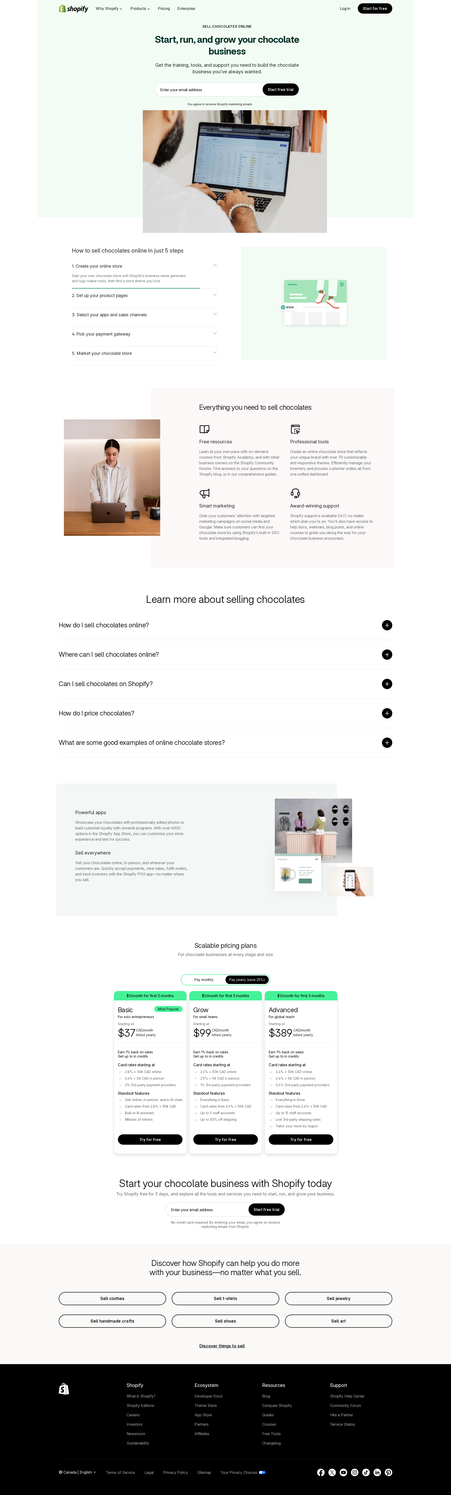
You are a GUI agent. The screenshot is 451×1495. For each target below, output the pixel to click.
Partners (201, 1424)
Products (138, 8)
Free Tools (271, 1433)
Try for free (150, 1139)
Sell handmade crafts (112, 1321)
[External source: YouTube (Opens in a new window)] (343, 1472)
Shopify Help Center (347, 1396)
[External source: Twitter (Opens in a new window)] (332, 1472)
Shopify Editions (140, 1405)
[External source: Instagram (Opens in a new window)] (354, 1472)
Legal (149, 1472)
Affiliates (201, 1433)
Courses (269, 1424)
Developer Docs (208, 1396)
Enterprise (186, 8)
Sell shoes (225, 1321)
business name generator (165, 276)
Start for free (375, 8)
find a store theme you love (138, 281)
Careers (133, 1415)
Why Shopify (107, 8)
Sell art (338, 1321)
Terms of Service (120, 1472)
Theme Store (205, 1405)
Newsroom (136, 1433)
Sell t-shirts (225, 1298)
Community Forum (345, 1405)
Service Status (342, 1424)
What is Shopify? (141, 1396)
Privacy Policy (175, 1472)
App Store (203, 1415)
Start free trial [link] (281, 89)
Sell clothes (112, 1298)
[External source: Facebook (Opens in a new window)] (321, 1472)
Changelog (271, 1443)
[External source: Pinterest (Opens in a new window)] (388, 1472)
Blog (266, 1396)
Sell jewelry (338, 1298)
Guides (268, 1415)
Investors (135, 1424)
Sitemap (204, 1472)
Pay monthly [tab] (204, 980)
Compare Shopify (277, 1405)
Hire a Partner (341, 1415)
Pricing (164, 8)
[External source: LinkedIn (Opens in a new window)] (377, 1472)
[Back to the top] (64, 1389)
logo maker (88, 281)
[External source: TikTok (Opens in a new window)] (366, 1472)
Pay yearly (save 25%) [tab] (247, 980)
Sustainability (138, 1443)
